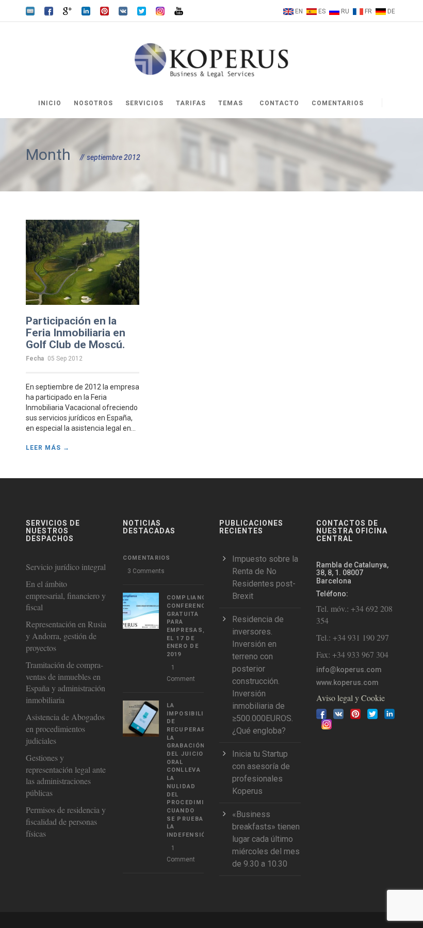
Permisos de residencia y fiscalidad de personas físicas (66, 821)
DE (391, 11)
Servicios (144, 103)
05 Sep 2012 (65, 358)
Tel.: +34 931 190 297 (352, 637)
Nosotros (93, 103)
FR (368, 11)
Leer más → (48, 447)
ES (322, 11)
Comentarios (338, 103)
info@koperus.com (349, 669)
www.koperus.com (347, 682)
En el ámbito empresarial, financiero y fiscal (66, 595)
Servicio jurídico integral (66, 566)
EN (299, 11)
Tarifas (191, 103)
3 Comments (146, 571)
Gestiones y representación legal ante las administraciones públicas (66, 775)
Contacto (279, 103)
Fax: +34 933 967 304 (352, 654)
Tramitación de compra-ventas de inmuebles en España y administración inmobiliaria (65, 682)
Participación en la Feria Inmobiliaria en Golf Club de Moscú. (75, 333)
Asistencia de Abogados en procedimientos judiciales (65, 728)
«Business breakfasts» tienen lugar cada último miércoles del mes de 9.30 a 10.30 (266, 839)
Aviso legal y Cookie (350, 697)
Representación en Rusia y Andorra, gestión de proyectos (66, 635)
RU (345, 11)
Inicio (49, 103)
